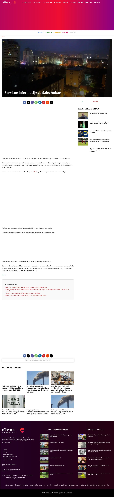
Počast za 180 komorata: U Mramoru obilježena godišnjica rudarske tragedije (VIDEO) (12, 388)
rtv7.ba (4, 275)
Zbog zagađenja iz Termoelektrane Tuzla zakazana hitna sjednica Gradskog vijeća (38, 412)
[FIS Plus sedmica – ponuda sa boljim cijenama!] (83, 133)
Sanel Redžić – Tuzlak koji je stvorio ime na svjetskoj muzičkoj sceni (98, 466)
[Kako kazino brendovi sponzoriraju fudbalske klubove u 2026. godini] (83, 142)
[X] (28, 102)
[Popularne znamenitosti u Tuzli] (44, 467)
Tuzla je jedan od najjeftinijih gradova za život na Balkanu (23, 293)
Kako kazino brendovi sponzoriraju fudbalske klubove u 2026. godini (99, 140)
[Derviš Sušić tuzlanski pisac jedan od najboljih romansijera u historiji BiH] (82, 445)
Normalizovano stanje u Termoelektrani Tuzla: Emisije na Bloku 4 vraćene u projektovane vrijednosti (38, 389)
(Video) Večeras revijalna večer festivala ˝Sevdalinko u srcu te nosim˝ (26, 295)
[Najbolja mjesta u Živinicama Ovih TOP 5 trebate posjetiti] (44, 452)
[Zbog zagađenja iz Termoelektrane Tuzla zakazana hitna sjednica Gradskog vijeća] (38, 401)
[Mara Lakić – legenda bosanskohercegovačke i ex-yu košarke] (82, 437)
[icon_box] (9, 465)
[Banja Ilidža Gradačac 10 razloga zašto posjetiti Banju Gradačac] (44, 437)
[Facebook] (24, 102)
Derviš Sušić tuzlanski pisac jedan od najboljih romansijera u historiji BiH (99, 443)
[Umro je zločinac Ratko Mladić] (83, 115)
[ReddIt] (47, 102)
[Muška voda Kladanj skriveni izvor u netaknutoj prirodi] (44, 475)
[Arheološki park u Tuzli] (44, 460)
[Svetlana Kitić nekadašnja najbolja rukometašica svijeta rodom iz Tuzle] (82, 475)
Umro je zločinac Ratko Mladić (98, 113)
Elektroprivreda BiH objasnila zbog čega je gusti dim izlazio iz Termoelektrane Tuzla (62, 412)
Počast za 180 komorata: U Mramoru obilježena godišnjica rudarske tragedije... (100, 150)
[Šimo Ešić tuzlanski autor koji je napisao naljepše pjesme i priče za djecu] (82, 452)
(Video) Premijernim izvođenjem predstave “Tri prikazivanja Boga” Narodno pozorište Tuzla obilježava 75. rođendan (37, 290)
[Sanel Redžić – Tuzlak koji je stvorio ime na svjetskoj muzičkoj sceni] (82, 467)
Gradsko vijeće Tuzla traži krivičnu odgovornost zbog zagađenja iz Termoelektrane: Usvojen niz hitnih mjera (61, 389)
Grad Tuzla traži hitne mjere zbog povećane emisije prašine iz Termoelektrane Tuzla (13, 412)
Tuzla (3, 37)
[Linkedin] (40, 102)
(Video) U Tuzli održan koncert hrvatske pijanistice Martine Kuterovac (26, 287)
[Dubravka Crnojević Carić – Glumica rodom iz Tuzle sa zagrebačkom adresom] (82, 460)
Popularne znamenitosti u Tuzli (57, 465)
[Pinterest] (43, 102)
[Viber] (32, 102)
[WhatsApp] (36, 102)
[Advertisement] (57, 18)
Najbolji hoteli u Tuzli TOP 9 (57, 442)
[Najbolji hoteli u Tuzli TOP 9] (44, 445)
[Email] (51, 102)
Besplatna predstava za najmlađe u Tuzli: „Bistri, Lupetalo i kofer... (99, 122)
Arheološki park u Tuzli (55, 457)
